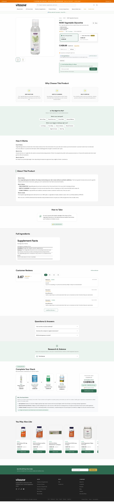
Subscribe (93, 469)
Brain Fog (62, 128)
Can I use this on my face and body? (44, 326)
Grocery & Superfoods (64, 9)
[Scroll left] (16, 440)
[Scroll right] (98, 440)
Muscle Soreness (69, 125)
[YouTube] (23, 489)
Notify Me (93, 69)
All (45, 274)
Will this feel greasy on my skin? (43, 335)
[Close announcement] (111, 1)
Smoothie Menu (83, 493)
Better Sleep (43, 119)
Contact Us (108, 1)
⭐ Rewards (4, 1)
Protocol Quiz (30, 9)
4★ (54, 274)
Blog (80, 489)
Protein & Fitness (52, 9)
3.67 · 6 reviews (69, 31)
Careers (81, 491)
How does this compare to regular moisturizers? (47, 330)
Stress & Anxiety (59, 125)
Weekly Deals (91, 9)
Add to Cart (23, 451)
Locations (82, 484)
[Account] (94, 5)
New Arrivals (39, 493)
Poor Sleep (50, 125)
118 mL (64, 49)
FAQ (59, 482)
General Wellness (70, 119)
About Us (82, 482)
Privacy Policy (85, 499)
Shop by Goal (19, 9)
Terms (90, 499)
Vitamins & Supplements (40, 9)
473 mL (72, 49)
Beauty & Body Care (76, 9)
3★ (58, 274)
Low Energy (43, 125)
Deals (85, 9)
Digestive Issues (53, 128)
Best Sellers (39, 491)
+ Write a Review (94, 270)
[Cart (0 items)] (97, 5)
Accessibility (95, 499)
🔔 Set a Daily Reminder (57, 224)
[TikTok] (21, 489)
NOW (64, 18)
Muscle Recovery (52, 119)
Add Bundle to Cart (88, 390)
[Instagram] (16, 489)
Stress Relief (61, 119)
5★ (49, 274)
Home (60, 18)
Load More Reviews (50, 310)
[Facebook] (19, 489)
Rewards (81, 486)
